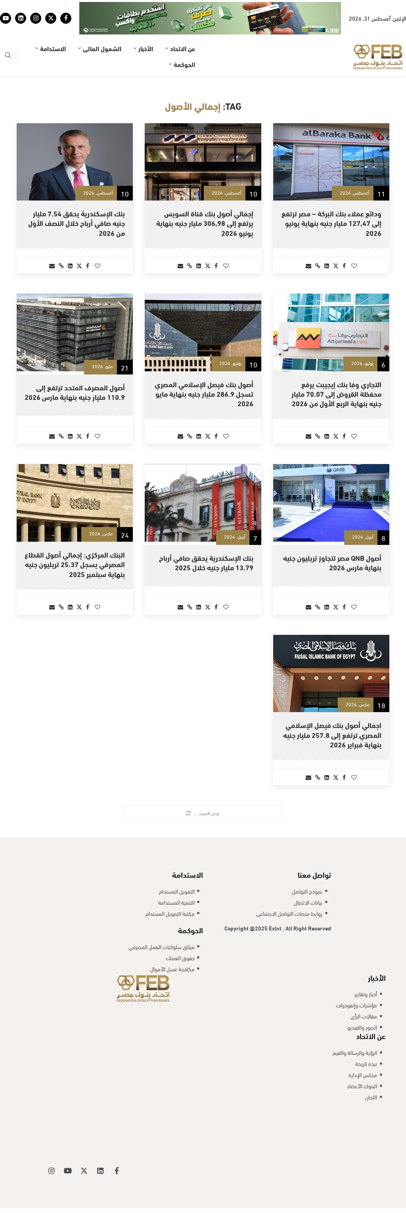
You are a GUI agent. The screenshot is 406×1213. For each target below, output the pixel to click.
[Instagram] (35, 7)
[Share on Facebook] (344, 244)
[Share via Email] (308, 244)
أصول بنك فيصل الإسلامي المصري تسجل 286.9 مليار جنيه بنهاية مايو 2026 (204, 372)
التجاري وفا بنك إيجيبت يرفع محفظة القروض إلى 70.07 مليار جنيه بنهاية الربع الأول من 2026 (336, 372)
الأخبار (145, 26)
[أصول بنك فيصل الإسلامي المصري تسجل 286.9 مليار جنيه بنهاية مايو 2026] (203, 311)
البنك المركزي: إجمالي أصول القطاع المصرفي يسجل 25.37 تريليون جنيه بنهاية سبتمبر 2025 (75, 542)
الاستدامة (53, 26)
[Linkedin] (20, 7)
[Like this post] (354, 244)
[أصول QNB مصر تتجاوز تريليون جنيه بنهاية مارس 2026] (331, 482)
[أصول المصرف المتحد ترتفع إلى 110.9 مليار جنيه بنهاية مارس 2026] (75, 311)
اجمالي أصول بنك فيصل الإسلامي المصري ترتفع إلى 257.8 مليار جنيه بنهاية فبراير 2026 (332, 713)
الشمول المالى (102, 26)
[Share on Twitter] (336, 244)
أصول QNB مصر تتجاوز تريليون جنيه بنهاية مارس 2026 (332, 541)
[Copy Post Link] (317, 244)
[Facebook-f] (116, 1149)
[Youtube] (5, 7)
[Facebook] (65, 7)
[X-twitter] (84, 1149)
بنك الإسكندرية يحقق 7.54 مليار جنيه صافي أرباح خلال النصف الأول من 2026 (76, 202)
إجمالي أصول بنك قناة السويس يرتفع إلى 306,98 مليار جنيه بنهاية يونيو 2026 (204, 202)
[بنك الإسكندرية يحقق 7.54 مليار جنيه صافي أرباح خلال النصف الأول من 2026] (75, 141)
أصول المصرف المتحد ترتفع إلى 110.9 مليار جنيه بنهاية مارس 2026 (75, 370)
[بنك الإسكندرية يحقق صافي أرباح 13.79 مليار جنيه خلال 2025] (203, 482)
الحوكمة (184, 42)
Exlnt (276, 906)
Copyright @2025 (246, 906)
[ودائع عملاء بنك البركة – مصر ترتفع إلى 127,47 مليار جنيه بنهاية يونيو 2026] (331, 141)
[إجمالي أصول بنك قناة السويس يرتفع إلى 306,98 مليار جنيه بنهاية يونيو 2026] (203, 141)
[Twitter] (50, 7)
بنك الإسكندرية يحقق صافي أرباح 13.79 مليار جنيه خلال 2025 (206, 541)
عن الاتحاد (182, 26)
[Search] (8, 35)
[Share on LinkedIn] (326, 244)
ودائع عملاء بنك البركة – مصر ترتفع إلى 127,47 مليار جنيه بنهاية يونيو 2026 (331, 202)
